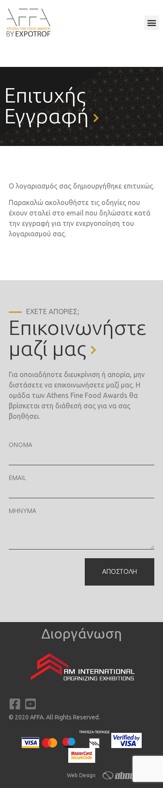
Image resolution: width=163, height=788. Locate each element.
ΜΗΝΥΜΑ (22, 510)
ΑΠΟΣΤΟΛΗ (119, 571)
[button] (151, 23)
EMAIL (18, 477)
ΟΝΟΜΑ (20, 444)
